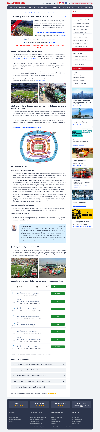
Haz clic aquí (62, 35)
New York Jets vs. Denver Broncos (27, 332)
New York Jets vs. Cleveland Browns (28, 301)
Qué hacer (47, 7)
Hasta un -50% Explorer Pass (81, 23)
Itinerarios (76, 86)
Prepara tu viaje (12, 7)
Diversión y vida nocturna (80, 56)
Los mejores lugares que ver (36, 419)
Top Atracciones (78, 53)
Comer (73, 7)
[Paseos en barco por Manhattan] (82, 113)
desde (13, 287)
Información (12, 412)
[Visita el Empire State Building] (82, 93)
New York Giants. (40, 80)
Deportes (39, 7)
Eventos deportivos (79, 64)
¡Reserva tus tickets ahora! (79, 106)
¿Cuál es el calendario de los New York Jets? (29, 375)
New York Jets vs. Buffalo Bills (26, 324)
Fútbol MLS (53, 423)
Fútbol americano (33, 13)
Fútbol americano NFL (56, 421)
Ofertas (80, 7)
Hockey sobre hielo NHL (56, 417)
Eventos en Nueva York (80, 83)
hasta (32, 287)
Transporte (31, 7)
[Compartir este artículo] (64, 16)
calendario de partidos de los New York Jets (25, 58)
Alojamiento (22, 7)
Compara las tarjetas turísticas (37, 415)
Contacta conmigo (76, 423)
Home (12, 13)
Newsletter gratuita (79, 74)
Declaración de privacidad (15, 419)
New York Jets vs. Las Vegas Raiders (28, 316)
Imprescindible (56, 7)
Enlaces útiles (75, 412)
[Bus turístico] (82, 173)
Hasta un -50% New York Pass (82, 26)
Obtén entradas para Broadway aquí (82, 226)
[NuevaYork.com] (16, 3)
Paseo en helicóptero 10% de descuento (81, 20)
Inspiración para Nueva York (37, 412)
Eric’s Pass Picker (75, 417)
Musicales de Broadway (80, 32)
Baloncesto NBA (54, 415)
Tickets (57, 294)
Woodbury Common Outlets (81, 40)
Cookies (11, 421)
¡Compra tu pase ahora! (78, 145)
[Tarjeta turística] (82, 132)
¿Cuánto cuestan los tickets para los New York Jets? (32, 364)
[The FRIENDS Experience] (82, 153)
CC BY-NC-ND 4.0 (68, 427)
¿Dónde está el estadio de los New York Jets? (29, 387)
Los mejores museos (79, 62)
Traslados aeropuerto (79, 77)
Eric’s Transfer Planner (77, 419)
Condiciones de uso (13, 417)
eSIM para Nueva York (79, 80)
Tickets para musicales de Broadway (38, 417)
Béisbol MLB (53, 419)
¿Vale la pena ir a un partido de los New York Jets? (32, 381)
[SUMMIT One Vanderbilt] (82, 195)
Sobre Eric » (61, 226)
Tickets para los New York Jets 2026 (47, 13)
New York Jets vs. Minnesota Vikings (28, 347)
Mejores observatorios (80, 59)
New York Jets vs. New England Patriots (29, 339)
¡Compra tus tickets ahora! (79, 206)
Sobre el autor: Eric (13, 415)
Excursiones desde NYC (80, 43)
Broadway (66, 7)
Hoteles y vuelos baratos (80, 46)
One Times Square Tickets (80, 37)
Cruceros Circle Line (34, 421)
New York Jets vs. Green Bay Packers (28, 294)
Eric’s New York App (76, 415)
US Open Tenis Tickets (80, 35)
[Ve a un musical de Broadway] (82, 214)
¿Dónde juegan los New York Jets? (25, 370)
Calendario (88, 7)
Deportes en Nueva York (21, 13)
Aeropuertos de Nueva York (36, 423)
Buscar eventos (58, 287)
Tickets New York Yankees (81, 29)
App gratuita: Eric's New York (81, 72)
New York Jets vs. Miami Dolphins (27, 309)
